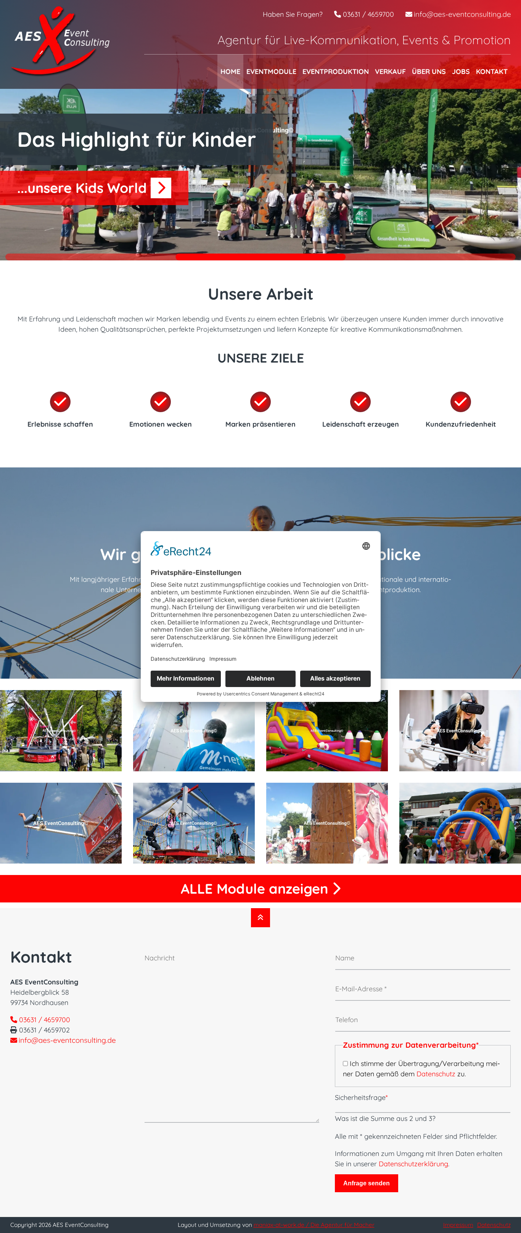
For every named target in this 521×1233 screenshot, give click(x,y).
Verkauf (390, 71)
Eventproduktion (335, 71)
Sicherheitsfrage (361, 1097)
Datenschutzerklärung (413, 1163)
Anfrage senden (366, 1183)
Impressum (458, 1224)
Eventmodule (271, 71)
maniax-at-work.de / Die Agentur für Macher (314, 1224)
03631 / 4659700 (367, 14)
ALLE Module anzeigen (256, 888)
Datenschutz (435, 1073)
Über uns (429, 71)
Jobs (461, 71)
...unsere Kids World (84, 187)
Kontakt (492, 71)
